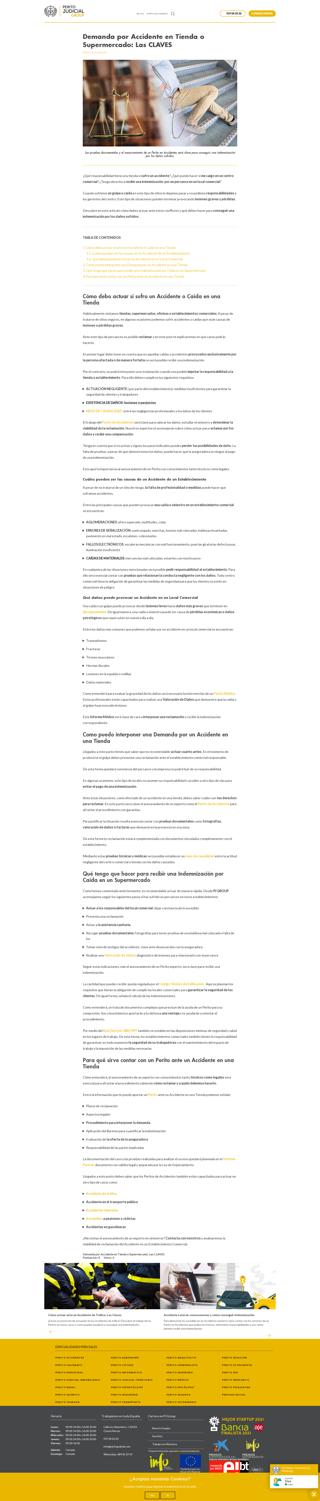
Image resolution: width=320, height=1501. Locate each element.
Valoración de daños (119, 955)
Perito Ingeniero (179, 1372)
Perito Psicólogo (180, 1387)
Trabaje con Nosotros (164, 1444)
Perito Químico (67, 1394)
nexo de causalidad (200, 856)
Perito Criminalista (182, 1365)
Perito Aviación (234, 1357)
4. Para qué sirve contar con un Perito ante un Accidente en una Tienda (133, 276)
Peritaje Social (234, 1394)
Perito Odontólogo (127, 1387)
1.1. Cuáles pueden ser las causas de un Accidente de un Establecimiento (138, 253)
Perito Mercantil (235, 1379)
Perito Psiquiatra (236, 1387)
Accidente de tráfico (101, 1193)
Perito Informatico (126, 1372)
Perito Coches (122, 1365)
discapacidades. (95, 612)
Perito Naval (65, 1387)
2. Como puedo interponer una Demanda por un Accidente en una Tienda (135, 265)
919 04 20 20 (111, 1438)
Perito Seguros (178, 1394)
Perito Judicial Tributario (132, 1379)
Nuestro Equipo (161, 1428)
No (152, 1495)
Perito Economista (237, 1365)
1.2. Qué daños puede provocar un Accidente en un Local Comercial (134, 259)
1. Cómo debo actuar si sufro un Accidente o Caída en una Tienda (129, 247)
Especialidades (157, 13)
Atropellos (94, 1218)
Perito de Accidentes (213, 804)
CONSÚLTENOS (262, 13)
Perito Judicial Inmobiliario (77, 1379)
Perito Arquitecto (181, 1357)
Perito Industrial (69, 1372)
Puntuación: (90, 1257)
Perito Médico (177, 1379)
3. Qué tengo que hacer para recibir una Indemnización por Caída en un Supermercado (144, 270)
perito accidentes (94, 52)
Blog (140, 13)
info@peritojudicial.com (117, 1446)
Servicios (157, 1436)
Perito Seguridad (124, 1394)
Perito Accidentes (69, 1357)
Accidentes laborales (102, 1210)
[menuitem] (142, 13)
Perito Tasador (67, 1402)
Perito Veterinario (181, 1402)
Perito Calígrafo (68, 1365)
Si (168, 1495)
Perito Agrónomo (125, 1357)
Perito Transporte (126, 1402)
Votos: (108, 1257)
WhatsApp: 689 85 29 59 (118, 1454)
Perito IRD (230, 1372)
